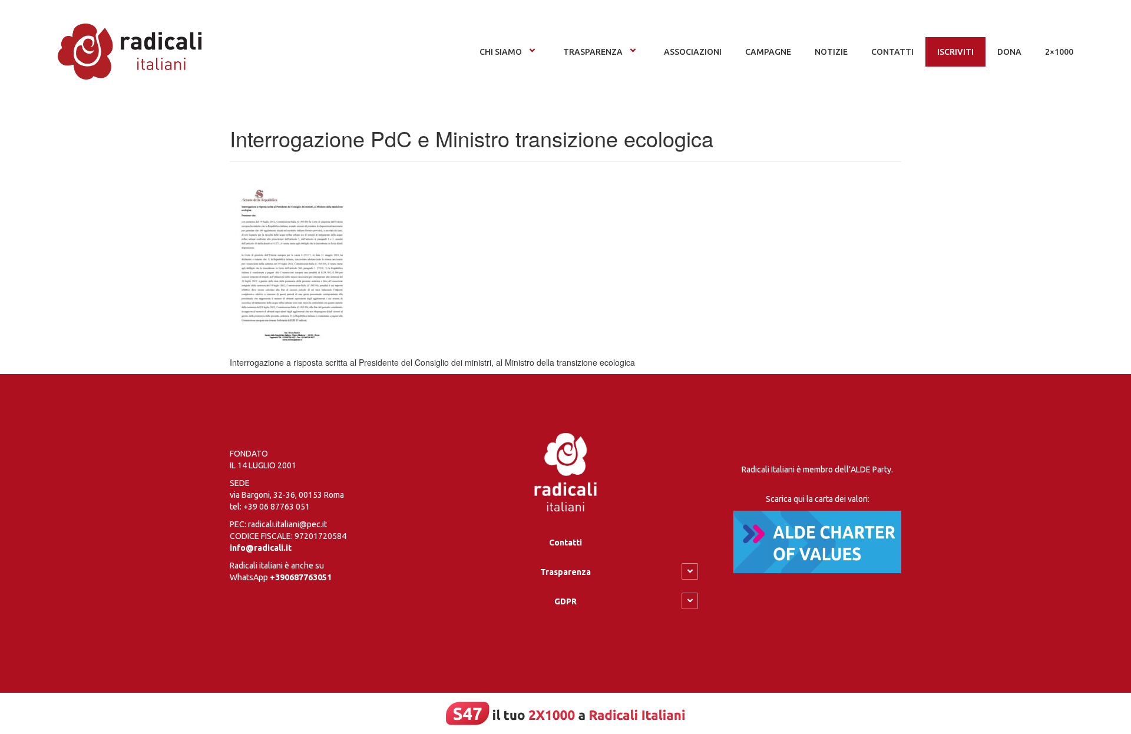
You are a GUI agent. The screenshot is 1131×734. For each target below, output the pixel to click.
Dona (1009, 52)
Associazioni (693, 52)
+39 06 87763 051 (276, 506)
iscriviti (955, 52)
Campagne (768, 52)
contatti (892, 52)
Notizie (831, 52)
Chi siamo (500, 52)
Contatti (565, 542)
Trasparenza (593, 52)
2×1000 (1059, 52)
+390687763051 (301, 577)
